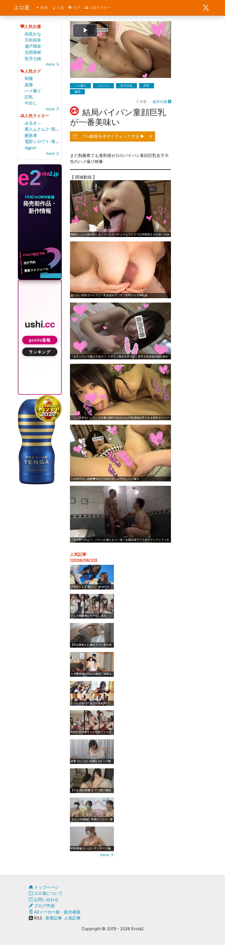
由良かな (33, 33)
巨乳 (29, 97)
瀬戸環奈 (33, 46)
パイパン (103, 86)
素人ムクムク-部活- (43, 129)
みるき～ (33, 123)
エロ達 (21, 7)
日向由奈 (33, 40)
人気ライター (99, 7)
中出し (31, 103)
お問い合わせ (46, 899)
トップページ (46, 887)
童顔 (77, 92)
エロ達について (48, 893)
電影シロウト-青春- (43, 141)
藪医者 (31, 135)
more (51, 64)
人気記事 (72, 918)
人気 (60, 7)
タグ (76, 7)
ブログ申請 (44, 905)
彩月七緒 (33, 58)
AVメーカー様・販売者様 (56, 912)
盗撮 (29, 84)
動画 (44, 7)
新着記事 (54, 918)
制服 (29, 78)
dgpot (30, 147)
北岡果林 (33, 52)
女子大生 (126, 86)
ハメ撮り (33, 90)
